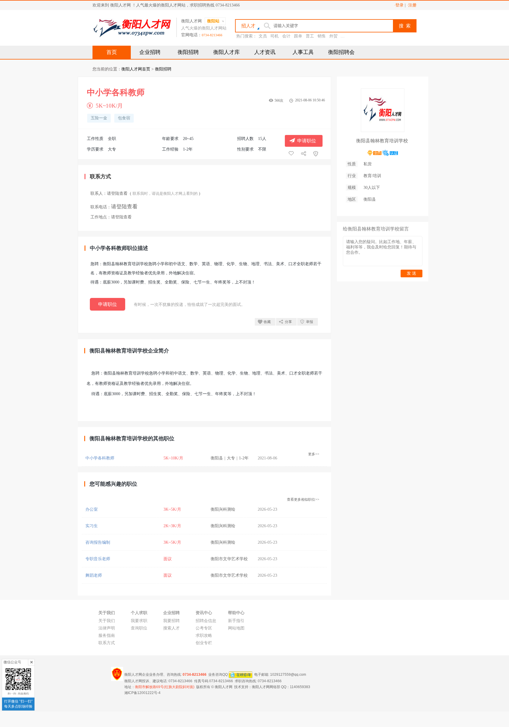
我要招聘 (171, 621)
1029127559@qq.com (288, 674)
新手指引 (236, 621)
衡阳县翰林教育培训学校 (382, 140)
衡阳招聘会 (341, 52)
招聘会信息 (206, 621)
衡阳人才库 (226, 52)
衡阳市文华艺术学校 (229, 559)
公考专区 (204, 628)
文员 (263, 36)
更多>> (313, 454)
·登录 (399, 5)
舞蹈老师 (93, 575)
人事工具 (303, 52)
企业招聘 (150, 52)
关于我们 (106, 621)
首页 (111, 52)
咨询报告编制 (97, 542)
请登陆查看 (117, 193)
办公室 (91, 509)
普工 (310, 36)
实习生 (91, 526)
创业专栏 (204, 643)
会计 (286, 36)
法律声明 (106, 628)
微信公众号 (12, 662)
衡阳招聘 (188, 52)
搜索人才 (171, 628)
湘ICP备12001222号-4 (142, 693)
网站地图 (236, 628)
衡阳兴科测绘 (223, 509)
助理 (345, 36)
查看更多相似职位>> (303, 499)
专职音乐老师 (97, 559)
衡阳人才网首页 (135, 69)
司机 (274, 36)
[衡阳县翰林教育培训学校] (382, 129)
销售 (322, 36)
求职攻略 (204, 635)
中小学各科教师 (99, 458)
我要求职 (139, 621)
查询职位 (139, 628)
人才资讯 (264, 52)
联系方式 (106, 643)
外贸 (333, 36)
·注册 (412, 5)
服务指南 (106, 635)
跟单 (298, 36)
